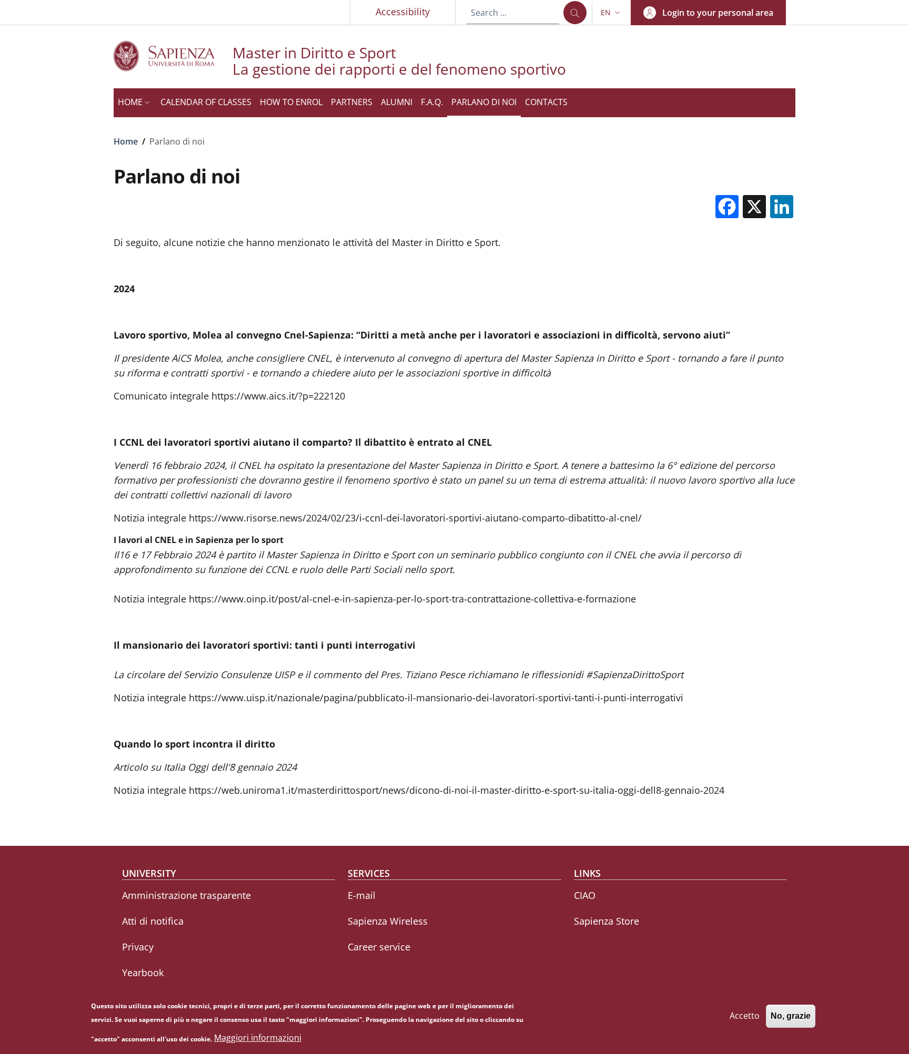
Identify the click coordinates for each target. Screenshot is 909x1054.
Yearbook (143, 972)
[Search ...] (575, 12)
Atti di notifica (153, 921)
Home (126, 141)
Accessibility (403, 11)
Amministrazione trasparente (186, 895)
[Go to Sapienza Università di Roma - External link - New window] (173, 56)
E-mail (362, 895)
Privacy (138, 946)
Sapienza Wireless (388, 921)
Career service (379, 946)
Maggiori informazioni (257, 1038)
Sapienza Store (606, 921)
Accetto (745, 1015)
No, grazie (791, 1015)
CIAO (584, 895)
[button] (611, 13)
